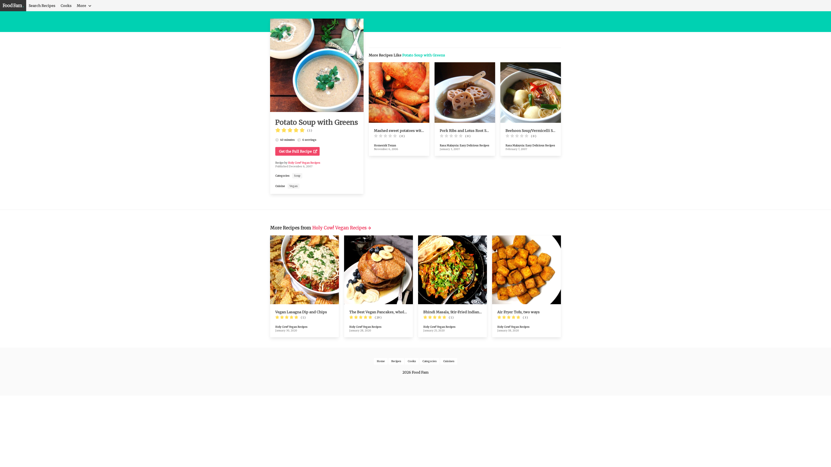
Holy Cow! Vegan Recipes (304, 162)
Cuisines (448, 361)
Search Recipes (42, 5)
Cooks (66, 5)
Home (381, 361)
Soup (297, 175)
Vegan (294, 186)
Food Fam (13, 5)
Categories (429, 361)
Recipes (396, 361)
